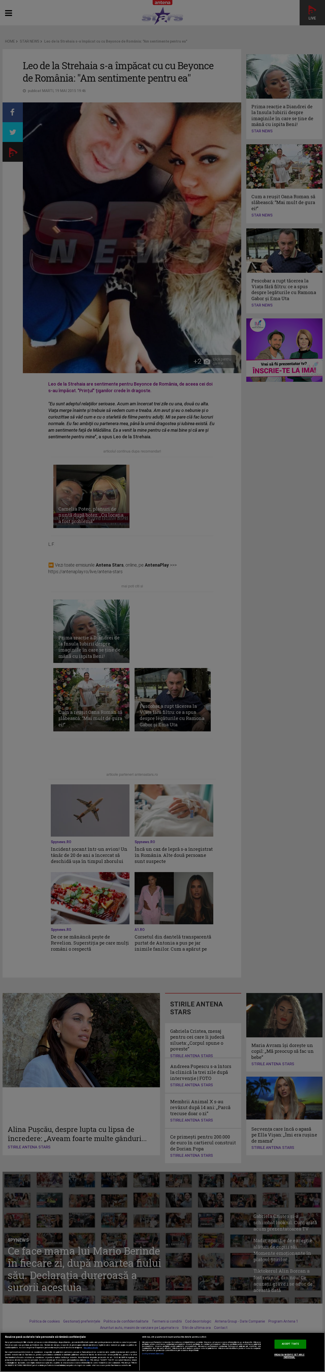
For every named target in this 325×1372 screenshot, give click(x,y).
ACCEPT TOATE (290, 1344)
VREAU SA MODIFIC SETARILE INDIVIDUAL (289, 1356)
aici (88, 1360)
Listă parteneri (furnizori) (153, 1354)
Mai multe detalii (91, 1348)
